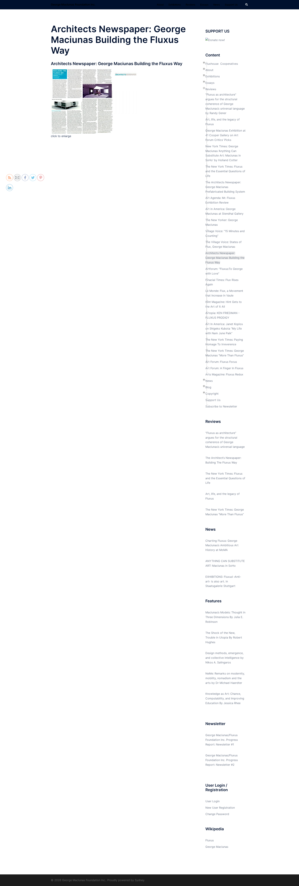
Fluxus (209, 840)
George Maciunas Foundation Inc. (73, 4)
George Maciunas (216, 846)
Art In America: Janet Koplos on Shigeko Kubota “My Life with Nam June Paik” (224, 328)
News (216, 4)
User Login (212, 801)
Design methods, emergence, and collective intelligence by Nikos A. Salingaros (224, 657)
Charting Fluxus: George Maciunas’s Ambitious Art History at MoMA (221, 545)
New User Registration (220, 807)
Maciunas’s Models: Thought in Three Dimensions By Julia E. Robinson (225, 617)
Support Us (231, 4)
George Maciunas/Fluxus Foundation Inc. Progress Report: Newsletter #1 (221, 739)
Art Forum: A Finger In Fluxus (224, 368)
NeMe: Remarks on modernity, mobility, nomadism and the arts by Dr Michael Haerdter (225, 678)
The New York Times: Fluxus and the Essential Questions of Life (225, 171)
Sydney (139, 880)
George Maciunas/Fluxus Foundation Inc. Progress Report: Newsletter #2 (221, 760)
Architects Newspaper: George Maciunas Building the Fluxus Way (224, 257)
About (160, 4)
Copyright (212, 393)
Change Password (217, 814)
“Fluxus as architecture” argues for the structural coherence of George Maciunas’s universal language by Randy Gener (225, 104)
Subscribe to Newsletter (221, 406)
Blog (208, 387)
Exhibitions (175, 4)
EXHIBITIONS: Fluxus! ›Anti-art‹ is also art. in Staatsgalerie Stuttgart (223, 581)
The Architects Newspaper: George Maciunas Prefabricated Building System (225, 187)
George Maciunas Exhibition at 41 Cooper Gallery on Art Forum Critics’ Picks (225, 135)
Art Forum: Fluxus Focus (221, 361)
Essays (204, 4)
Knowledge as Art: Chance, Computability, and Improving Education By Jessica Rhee (224, 698)
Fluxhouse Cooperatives (221, 63)
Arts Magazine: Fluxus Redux (224, 374)
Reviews (190, 4)
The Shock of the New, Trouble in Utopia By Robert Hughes (223, 637)
